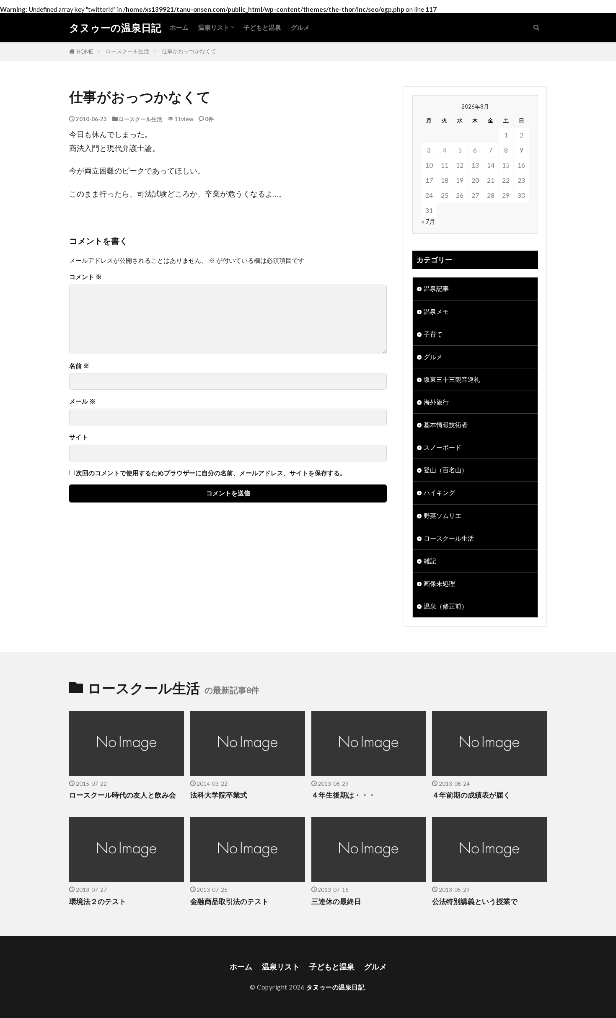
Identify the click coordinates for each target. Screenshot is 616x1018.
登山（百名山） (446, 470)
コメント (85, 277)
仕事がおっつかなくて (189, 51)
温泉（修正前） (446, 606)
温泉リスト (214, 27)
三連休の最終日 (336, 901)
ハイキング (439, 492)
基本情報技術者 (446, 424)
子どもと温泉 (262, 27)
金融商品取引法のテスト (229, 901)
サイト (78, 437)
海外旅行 (436, 402)
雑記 (430, 561)
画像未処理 (439, 583)
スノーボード (442, 447)
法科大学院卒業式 (218, 795)
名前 (79, 366)
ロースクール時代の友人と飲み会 (122, 795)
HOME (85, 51)
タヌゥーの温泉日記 (115, 28)
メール (82, 401)
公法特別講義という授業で (475, 901)
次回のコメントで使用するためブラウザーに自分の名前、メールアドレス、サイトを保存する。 (211, 473)
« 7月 (428, 221)
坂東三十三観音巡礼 (452, 379)
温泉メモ (436, 311)
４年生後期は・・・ (343, 795)
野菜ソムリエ (442, 515)
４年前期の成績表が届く (471, 795)
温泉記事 (436, 288)
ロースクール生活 (127, 51)
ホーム (179, 27)
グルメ (300, 27)
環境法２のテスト (97, 901)
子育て (433, 334)
